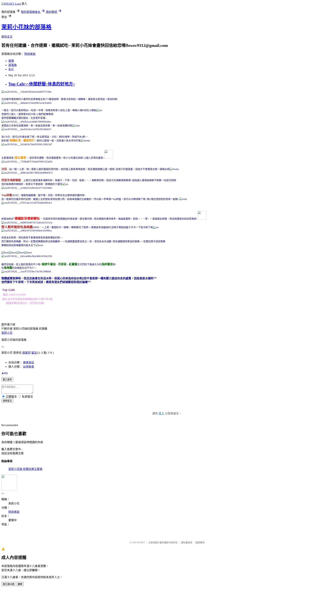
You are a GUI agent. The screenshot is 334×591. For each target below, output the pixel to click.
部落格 (12, 65)
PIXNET (141, 542)
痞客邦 (26, 352)
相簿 (11, 60)
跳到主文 (7, 36)
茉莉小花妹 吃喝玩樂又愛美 (25, 469)
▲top (4, 372)
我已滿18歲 (8, 584)
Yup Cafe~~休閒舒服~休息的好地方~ (41, 84)
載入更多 (7, 379)
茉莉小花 (7, 332)
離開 (20, 584)
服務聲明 (200, 542)
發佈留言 (7, 400)
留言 (34, 352)
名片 (11, 69)
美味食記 (28, 362)
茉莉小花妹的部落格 (26, 27)
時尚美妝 (29, 53)
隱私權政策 (186, 542)
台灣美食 (28, 366)
